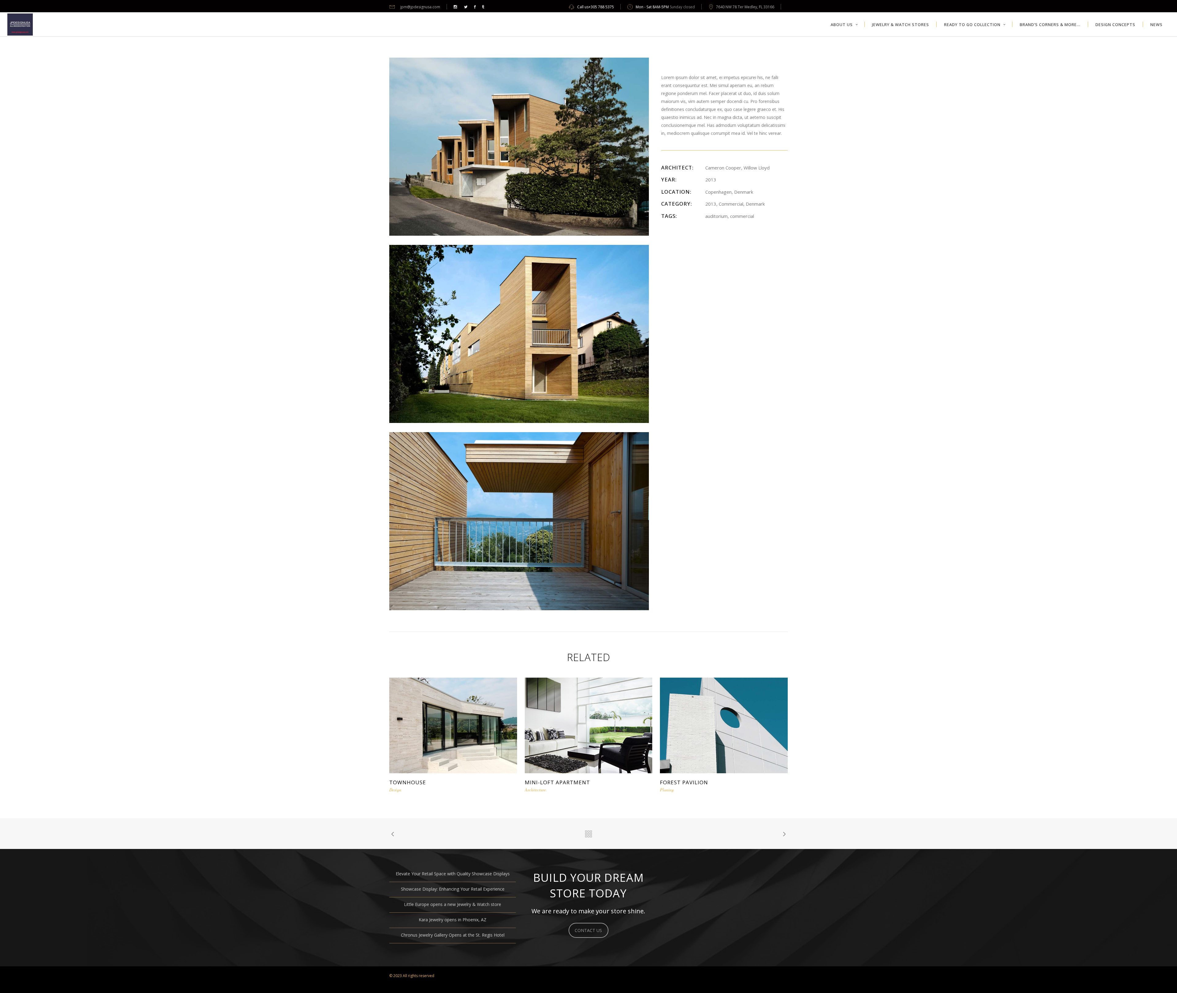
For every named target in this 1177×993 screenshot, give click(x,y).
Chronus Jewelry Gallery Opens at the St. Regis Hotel (453, 935)
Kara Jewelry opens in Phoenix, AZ (452, 920)
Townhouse (407, 782)
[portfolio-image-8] (519, 146)
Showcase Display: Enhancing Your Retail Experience (453, 889)
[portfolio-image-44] (519, 333)
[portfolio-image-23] (519, 520)
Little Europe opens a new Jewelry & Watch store (452, 904)
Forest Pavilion (684, 782)
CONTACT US (588, 930)
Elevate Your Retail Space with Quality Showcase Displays (453, 874)
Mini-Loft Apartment (557, 782)
